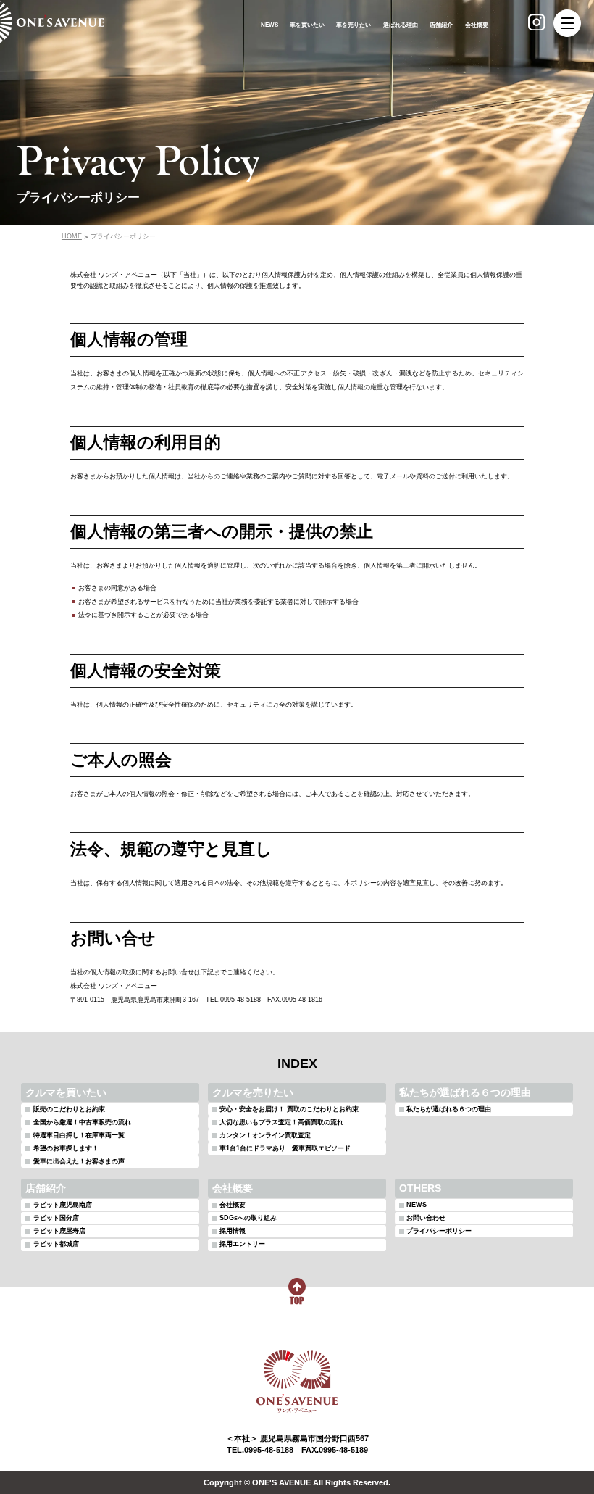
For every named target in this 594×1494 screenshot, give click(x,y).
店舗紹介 (441, 25)
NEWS (269, 25)
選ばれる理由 (400, 25)
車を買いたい (307, 25)
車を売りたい (353, 25)
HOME (72, 236)
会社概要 (476, 25)
